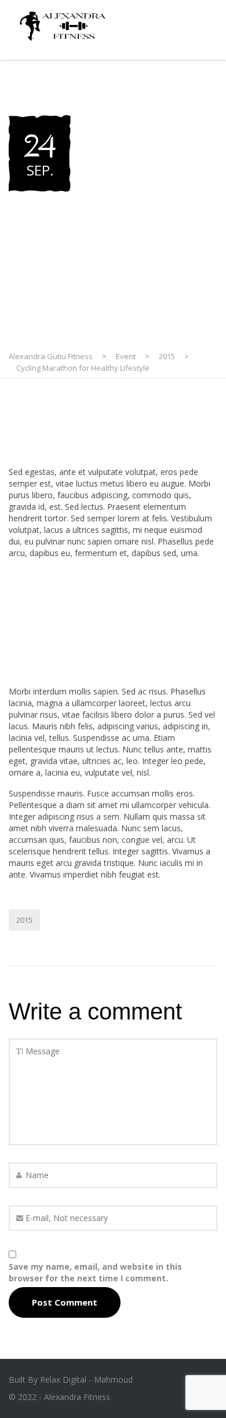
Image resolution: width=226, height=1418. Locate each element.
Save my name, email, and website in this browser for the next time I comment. (95, 1272)
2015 (24, 920)
